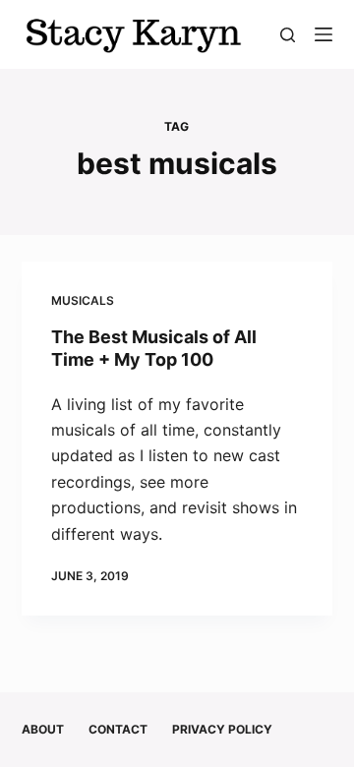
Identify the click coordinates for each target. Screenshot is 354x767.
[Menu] (323, 34)
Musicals (82, 300)
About (43, 729)
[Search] (287, 35)
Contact (118, 729)
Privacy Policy (222, 729)
